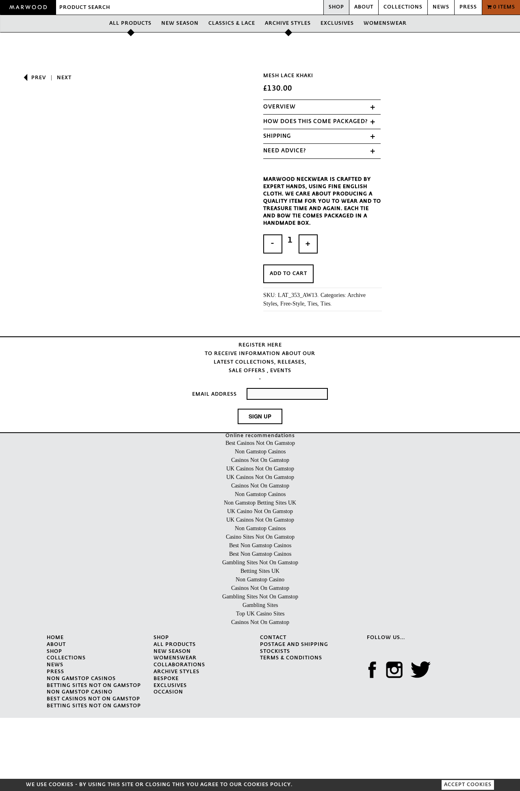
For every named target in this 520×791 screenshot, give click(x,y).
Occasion (168, 692)
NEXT (64, 78)
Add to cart (288, 273)
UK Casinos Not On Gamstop (260, 469)
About (363, 7)
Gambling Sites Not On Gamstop (260, 562)
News (441, 7)
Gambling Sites (260, 605)
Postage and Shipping (294, 644)
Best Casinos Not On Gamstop (260, 443)
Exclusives (337, 23)
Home (55, 637)
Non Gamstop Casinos (260, 452)
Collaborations (179, 665)
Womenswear (385, 23)
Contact (273, 637)
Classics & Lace (231, 23)
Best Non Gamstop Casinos (260, 545)
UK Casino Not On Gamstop (260, 511)
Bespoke (166, 678)
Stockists (275, 651)
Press (468, 7)
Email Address (214, 394)
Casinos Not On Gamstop (260, 460)
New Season (180, 23)
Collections (403, 7)
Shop (336, 7)
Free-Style (292, 304)
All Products (130, 23)
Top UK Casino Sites (260, 614)
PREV (38, 78)
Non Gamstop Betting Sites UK (260, 503)
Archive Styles (288, 23)
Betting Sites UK (260, 571)
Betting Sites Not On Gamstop (94, 685)
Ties (312, 304)
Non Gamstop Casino (260, 579)
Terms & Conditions (291, 658)
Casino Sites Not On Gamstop (260, 537)
